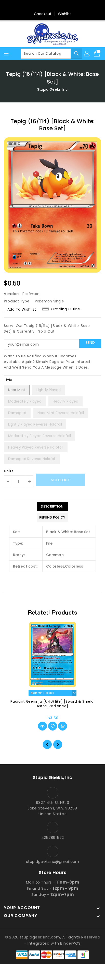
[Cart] (97, 54)
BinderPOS (70, 943)
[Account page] (87, 54)
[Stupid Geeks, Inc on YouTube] (62, 6)
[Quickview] (42, 726)
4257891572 (52, 837)
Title (8, 380)
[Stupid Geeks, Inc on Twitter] (43, 6)
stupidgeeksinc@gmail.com (52, 861)
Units (9, 471)
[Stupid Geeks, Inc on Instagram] (52, 6)
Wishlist (64, 13)
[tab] (52, 506)
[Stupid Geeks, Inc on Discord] (72, 6)
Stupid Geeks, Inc (52, 89)
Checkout (43, 13)
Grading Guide (65, 309)
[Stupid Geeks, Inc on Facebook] (33, 6)
